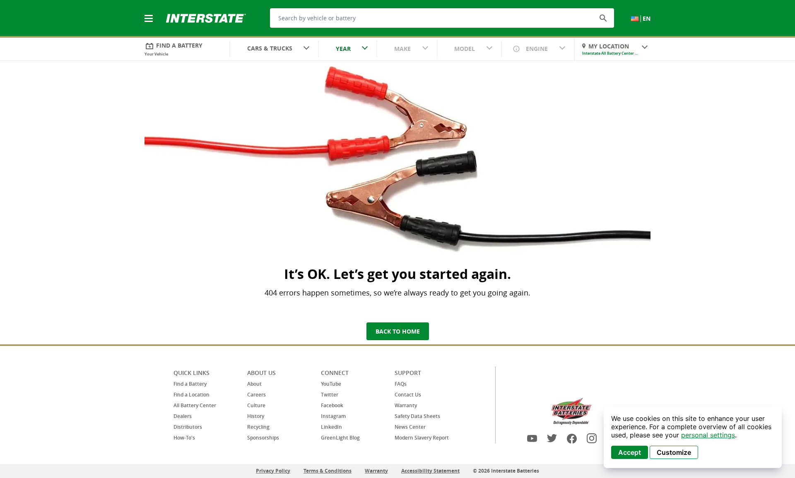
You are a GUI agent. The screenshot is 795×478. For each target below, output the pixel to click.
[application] (693, 437)
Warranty (406, 405)
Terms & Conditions (328, 470)
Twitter (329, 394)
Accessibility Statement (430, 470)
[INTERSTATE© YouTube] (532, 438)
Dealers (182, 416)
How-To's (184, 437)
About (254, 383)
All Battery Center (194, 405)
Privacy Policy (273, 470)
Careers (256, 394)
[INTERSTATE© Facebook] (572, 438)
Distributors (187, 426)
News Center (410, 426)
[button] (603, 18)
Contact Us (408, 394)
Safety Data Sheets (417, 416)
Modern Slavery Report (422, 437)
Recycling (258, 426)
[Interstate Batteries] (206, 17)
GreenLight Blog (340, 437)
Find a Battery (190, 383)
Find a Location (191, 394)
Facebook (332, 405)
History (255, 416)
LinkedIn (331, 426)
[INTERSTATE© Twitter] (552, 438)
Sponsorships (263, 437)
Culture (256, 405)
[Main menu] (149, 14)
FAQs (401, 383)
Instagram (333, 416)
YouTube (331, 383)
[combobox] (274, 49)
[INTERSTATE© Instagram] (592, 438)
